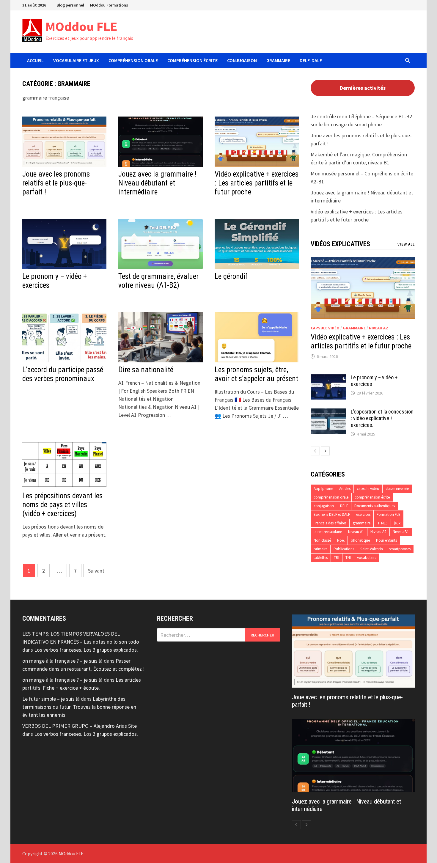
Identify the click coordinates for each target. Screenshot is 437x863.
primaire (320, 548)
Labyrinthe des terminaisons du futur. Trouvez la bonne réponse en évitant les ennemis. (79, 706)
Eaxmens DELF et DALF (332, 514)
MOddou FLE (81, 26)
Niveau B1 (401, 531)
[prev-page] (315, 451)
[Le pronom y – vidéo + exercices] (328, 378)
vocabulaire (366, 557)
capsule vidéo (325, 328)
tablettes (321, 557)
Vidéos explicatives (340, 244)
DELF (344, 505)
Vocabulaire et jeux (76, 60)
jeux (397, 523)
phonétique (360, 540)
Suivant (96, 570)
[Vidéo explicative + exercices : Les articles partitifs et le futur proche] (363, 288)
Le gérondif (231, 276)
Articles (344, 488)
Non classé (322, 540)
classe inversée (397, 488)
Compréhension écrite (192, 60)
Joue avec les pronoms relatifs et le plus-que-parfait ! (56, 183)
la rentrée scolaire (328, 531)
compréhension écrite (372, 497)
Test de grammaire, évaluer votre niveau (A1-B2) (158, 281)
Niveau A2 (378, 328)
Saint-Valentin (371, 548)
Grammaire (278, 60)
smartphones (400, 548)
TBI (336, 557)
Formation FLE (388, 514)
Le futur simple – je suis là (51, 698)
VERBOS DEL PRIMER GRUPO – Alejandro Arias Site (79, 725)
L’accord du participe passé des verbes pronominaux (62, 374)
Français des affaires (330, 523)
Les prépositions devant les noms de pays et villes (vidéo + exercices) (62, 504)
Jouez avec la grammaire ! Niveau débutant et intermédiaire (157, 183)
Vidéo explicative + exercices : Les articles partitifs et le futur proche (256, 183)
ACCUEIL (35, 60)
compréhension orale (331, 497)
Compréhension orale (133, 60)
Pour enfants (386, 540)
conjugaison (324, 505)
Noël (341, 540)
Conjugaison (242, 60)
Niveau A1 (356, 531)
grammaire (354, 328)
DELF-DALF (311, 60)
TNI (348, 557)
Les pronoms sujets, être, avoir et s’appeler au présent (256, 374)
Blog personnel (70, 5)
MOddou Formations (109, 5)
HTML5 (382, 523)
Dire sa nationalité (145, 369)
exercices (363, 514)
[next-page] (325, 451)
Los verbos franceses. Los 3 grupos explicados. (86, 649)
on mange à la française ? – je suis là (62, 660)
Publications (344, 548)
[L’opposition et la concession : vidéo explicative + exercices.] (328, 412)
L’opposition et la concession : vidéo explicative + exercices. (382, 418)
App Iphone (323, 488)
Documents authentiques (374, 505)
